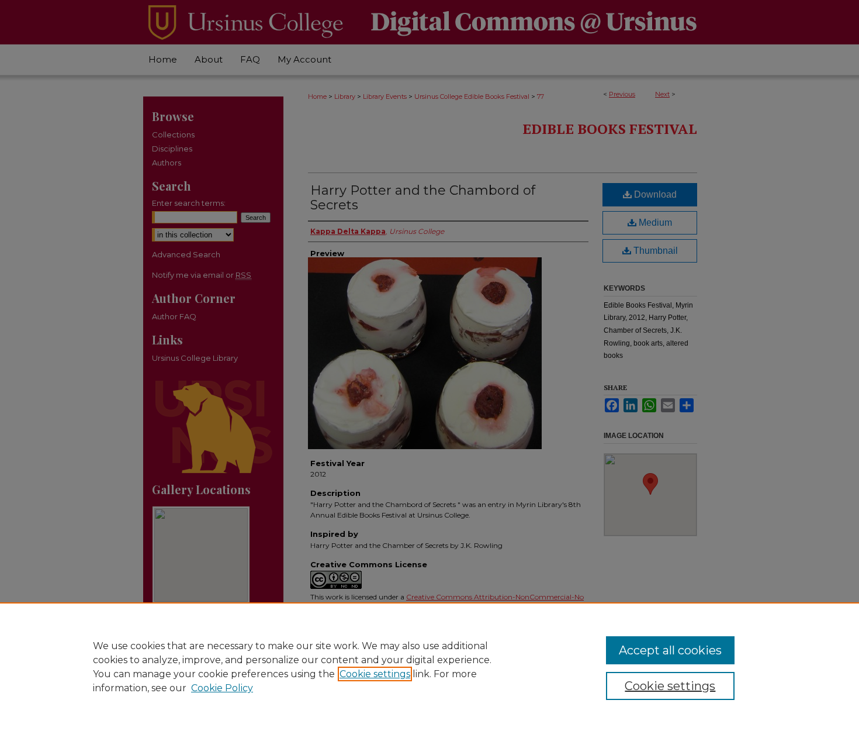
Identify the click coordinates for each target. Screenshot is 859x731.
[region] (429, 666)
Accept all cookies (670, 650)
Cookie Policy (222, 688)
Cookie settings (375, 674)
